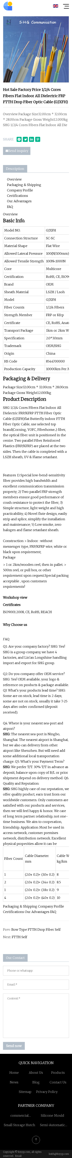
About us (36, 1073)
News (14, 1082)
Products (58, 1073)
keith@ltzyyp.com (59, 1153)
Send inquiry (18, 151)
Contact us (58, 1082)
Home (14, 1073)
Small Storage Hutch (19, 1125)
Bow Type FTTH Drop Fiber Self (36, 929)
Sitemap (25, 1092)
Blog (36, 1082)
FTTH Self (19, 937)
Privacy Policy (47, 1092)
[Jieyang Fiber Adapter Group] (8, 6)
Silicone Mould (52, 1115)
